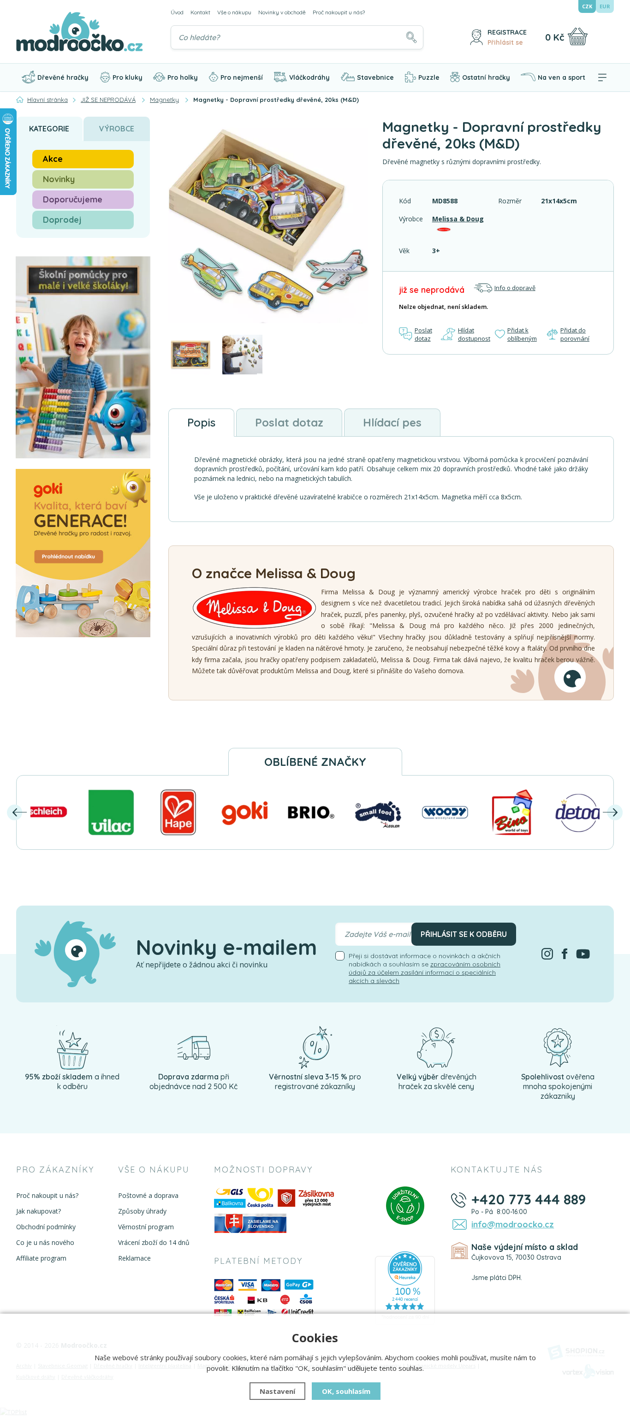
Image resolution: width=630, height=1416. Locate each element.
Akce (53, 159)
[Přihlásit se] (476, 37)
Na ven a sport (561, 77)
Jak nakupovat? (38, 1211)
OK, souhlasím (346, 1391)
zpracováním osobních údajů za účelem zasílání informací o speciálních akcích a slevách (424, 972)
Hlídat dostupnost (474, 334)
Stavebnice (375, 77)
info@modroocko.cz (512, 1224)
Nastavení (277, 1391)
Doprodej (62, 219)
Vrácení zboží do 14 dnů (154, 1242)
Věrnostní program (146, 1226)
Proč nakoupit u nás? (339, 12)
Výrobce (116, 128)
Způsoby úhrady (142, 1211)
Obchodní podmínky (46, 1226)
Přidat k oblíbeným (522, 334)
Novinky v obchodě (282, 12)
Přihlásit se (505, 42)
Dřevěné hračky (63, 77)
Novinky (59, 179)
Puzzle (429, 77)
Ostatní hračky (486, 77)
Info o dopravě (514, 288)
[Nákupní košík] (578, 36)
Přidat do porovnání (574, 334)
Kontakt (200, 12)
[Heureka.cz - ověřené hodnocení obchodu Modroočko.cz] (405, 1287)
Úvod (177, 12)
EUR (605, 6)
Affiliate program (41, 1258)
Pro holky (182, 77)
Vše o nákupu (234, 12)
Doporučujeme (72, 199)
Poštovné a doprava (148, 1195)
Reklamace (134, 1258)
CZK (587, 6)
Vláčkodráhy (309, 77)
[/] (72, 1047)
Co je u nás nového (45, 1242)
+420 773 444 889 (528, 1199)
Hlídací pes (392, 422)
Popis (201, 422)
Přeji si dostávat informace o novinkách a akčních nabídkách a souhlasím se (424, 968)
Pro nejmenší (241, 77)
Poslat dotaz (423, 334)
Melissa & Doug (458, 218)
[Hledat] (411, 37)
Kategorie (49, 128)
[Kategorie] (602, 77)
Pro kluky (128, 77)
